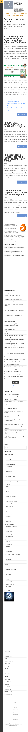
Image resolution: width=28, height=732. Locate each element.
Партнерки (8, 456)
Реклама (21, 13)
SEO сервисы (9, 529)
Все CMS (8, 494)
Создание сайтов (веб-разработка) (12, 481)
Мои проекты (8, 574)
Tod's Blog (8, 5)
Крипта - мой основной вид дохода (13, 374)
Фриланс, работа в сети (11, 478)
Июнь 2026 (6, 684)
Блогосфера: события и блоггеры (12, 554)
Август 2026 (7, 679)
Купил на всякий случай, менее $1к (13, 361)
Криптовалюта (9, 459)
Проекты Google (9, 531)
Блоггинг (8, 556)
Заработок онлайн (8, 454)
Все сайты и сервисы (9, 524)
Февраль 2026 (7, 691)
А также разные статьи (15, 440)
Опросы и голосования (11, 569)
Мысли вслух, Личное (11, 567)
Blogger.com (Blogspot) (11, 496)
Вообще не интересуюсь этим (12, 378)
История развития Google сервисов (12, 301)
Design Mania (7, 404)
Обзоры (7, 572)
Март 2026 (6, 689)
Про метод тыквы (11, 98)
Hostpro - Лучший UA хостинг (11, 399)
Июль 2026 (6, 681)
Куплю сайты (15, 15)
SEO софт (8, 541)
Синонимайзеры (9, 551)
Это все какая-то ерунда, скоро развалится (15, 376)
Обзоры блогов (9, 559)
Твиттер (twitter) (9, 536)
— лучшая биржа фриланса (14, 255)
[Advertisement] (14, 273)
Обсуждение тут (15, 387)
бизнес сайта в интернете (20, 61)
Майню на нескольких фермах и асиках (14, 369)
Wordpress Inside (8, 401)
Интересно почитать (10, 576)
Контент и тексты (9, 506)
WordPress (8, 484)
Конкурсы (8, 561)
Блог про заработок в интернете (18, 3)
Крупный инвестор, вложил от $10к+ (13, 357)
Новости (7, 579)
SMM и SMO (8, 516)
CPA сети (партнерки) (10, 464)
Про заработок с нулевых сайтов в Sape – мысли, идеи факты (14, 158)
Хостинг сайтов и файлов (11, 501)
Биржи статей (9, 469)
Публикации (7, 670)
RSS (11, 241)
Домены (7, 498)
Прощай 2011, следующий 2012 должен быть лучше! (15, 125)
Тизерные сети (9, 471)
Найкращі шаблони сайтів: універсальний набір (15, 293)
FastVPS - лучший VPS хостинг (11, 394)
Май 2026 (6, 686)
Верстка (7, 486)
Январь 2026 (7, 694)
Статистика (8, 521)
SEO (7, 511)
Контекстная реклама (10, 461)
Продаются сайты (8, 661)
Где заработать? (14, 13)
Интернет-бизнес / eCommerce (12, 474)
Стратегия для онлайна (13, 101)
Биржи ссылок (9, 466)
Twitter (17, 241)
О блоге (7, 13)
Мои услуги (7, 666)
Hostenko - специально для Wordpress (13, 396)
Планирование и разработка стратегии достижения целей (15, 192)
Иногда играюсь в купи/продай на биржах (14, 366)
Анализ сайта (9, 544)
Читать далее (21, 114)
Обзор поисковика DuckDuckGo (11, 313)
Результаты (15, 385)
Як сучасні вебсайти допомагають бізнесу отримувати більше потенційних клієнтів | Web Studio (14, 432)
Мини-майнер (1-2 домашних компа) (13, 371)
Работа (21, 15)
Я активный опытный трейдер (12, 364)
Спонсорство (7, 673)
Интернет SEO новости (11, 581)
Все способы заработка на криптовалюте (13, 308)
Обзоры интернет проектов (12, 534)
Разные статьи (9, 586)
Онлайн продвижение (9, 509)
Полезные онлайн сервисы (12, 526)
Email (14, 241)
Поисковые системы (10, 518)
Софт (5, 539)
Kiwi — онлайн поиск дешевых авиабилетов (14, 310)
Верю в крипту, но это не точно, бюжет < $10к (15, 359)
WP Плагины (8, 489)
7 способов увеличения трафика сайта (13, 299)
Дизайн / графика (9, 503)
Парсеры (8, 546)
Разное (6, 564)
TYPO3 (7, 491)
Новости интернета (10, 584)
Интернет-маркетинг (10, 514)
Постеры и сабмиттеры (11, 549)
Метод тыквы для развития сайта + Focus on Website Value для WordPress (15, 39)
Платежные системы (10, 476)
